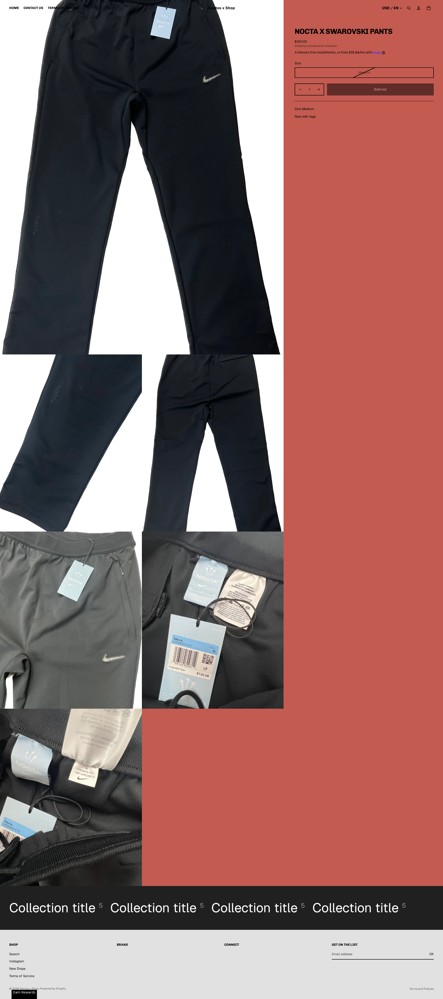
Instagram (16, 961)
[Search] (409, 8)
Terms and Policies (421, 989)
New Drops (17, 968)
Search (14, 954)
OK (431, 954)
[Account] (418, 8)
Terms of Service (21, 976)
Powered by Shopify (53, 988)
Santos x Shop (29, 988)
